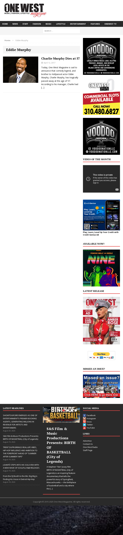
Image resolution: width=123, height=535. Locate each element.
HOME (5, 24)
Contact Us (88, 444)
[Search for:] (61, 30)
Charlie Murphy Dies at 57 (60, 58)
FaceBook (91, 415)
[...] (51, 488)
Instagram (91, 418)
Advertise (87, 440)
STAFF (25, 24)
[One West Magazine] (61, 10)
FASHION (37, 24)
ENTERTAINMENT (78, 24)
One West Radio (90, 447)
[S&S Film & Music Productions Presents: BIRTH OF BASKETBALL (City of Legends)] (61, 415)
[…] (42, 87)
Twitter (90, 424)
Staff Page (87, 450)
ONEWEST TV (110, 24)
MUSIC (48, 24)
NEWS (15, 24)
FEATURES (95, 24)
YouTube (91, 427)
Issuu (89, 421)
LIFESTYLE (60, 24)
